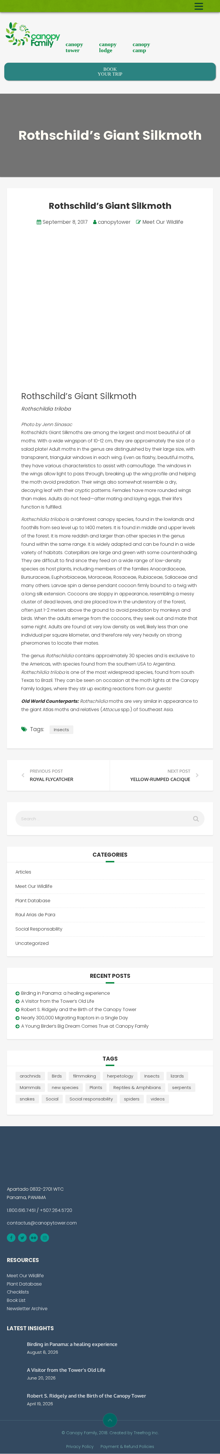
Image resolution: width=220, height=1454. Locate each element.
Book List (16, 1300)
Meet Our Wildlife (162, 222)
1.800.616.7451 (21, 1210)
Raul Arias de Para (35, 914)
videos (158, 1099)
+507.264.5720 (56, 1210)
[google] (33, 1238)
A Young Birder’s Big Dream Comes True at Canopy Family (85, 1026)
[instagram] (44, 1238)
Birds (57, 1076)
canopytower (74, 47)
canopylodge (108, 47)
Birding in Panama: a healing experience (65, 993)
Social (52, 1099)
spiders (132, 1099)
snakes (27, 1099)
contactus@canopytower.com (42, 1223)
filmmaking (84, 1076)
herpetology (120, 1076)
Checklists (18, 1292)
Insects (61, 730)
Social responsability (91, 1099)
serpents (181, 1087)
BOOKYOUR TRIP (110, 71)
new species (65, 1087)
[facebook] (11, 1238)
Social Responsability (38, 929)
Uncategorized (32, 943)
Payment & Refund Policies (127, 1447)
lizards (177, 1076)
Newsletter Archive (27, 1308)
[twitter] (22, 1238)
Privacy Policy (80, 1447)
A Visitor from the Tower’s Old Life (57, 1001)
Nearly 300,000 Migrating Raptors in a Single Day (74, 1018)
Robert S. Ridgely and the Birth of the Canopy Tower (78, 1009)
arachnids (30, 1076)
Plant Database (32, 900)
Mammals (30, 1087)
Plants (96, 1087)
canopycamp (141, 47)
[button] (110, 1420)
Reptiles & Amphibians (137, 1087)
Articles (23, 872)
